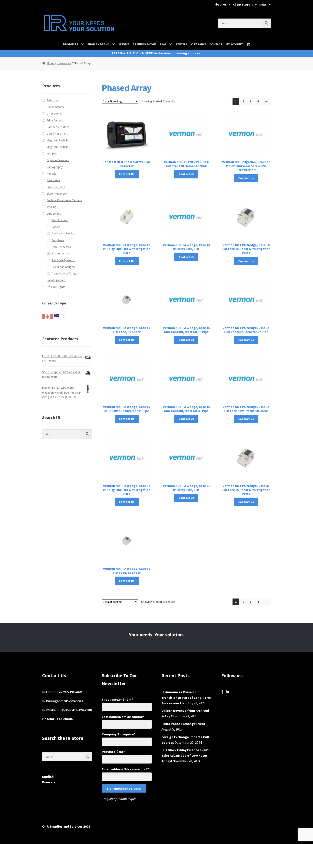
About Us (221, 4)
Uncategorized (56, 280)
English (48, 776)
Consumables (55, 107)
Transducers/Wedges (65, 273)
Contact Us (126, 174)
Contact (216, 44)
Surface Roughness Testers (64, 200)
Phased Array (60, 253)
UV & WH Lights (56, 287)
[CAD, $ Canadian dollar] (47, 318)
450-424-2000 (82, 710)
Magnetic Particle (58, 140)
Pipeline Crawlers (58, 160)
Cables (56, 227)
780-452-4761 (73, 692)
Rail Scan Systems (63, 260)
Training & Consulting (149, 44)
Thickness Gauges (63, 267)
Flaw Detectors (61, 247)
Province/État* (113, 751)
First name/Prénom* (117, 699)
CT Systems (54, 113)
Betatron (52, 100)
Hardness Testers (58, 127)
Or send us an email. (57, 719)
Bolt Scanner (60, 220)
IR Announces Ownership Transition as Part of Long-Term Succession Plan (186, 697)
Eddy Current (55, 120)
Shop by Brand (98, 44)
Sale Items (53, 180)
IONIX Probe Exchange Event (183, 724)
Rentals (181, 44)
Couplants (58, 240)
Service (123, 44)
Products (70, 44)
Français (48, 782)
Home (51, 63)
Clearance (198, 44)
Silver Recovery (57, 193)
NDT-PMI (52, 153)
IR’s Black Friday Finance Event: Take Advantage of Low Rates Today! (185, 755)
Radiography (55, 167)
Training (51, 207)
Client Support (243, 4)
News (263, 4)
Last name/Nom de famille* (123, 717)
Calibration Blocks (63, 233)
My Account (234, 44)
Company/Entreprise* (118, 734)
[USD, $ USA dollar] (59, 318)
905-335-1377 (73, 701)
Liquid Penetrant (57, 133)
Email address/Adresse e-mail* (125, 769)
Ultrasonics (64, 63)
